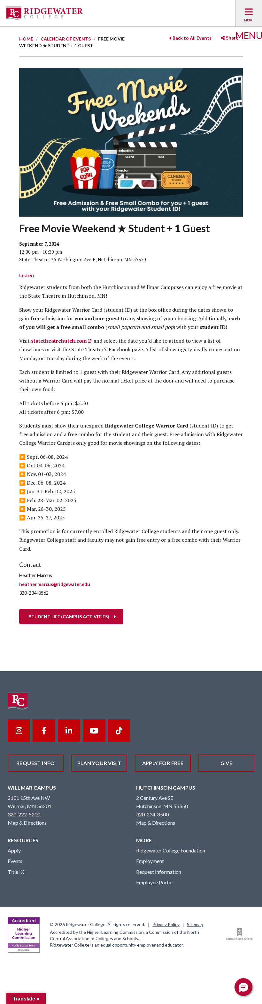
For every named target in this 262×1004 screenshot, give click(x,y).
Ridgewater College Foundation (170, 850)
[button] (243, 987)
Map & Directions (27, 823)
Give (226, 763)
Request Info (35, 763)
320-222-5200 (24, 814)
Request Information (158, 872)
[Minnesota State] (239, 934)
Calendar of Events (66, 38)
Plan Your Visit (99, 763)
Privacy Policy (166, 924)
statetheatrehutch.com (59, 340)
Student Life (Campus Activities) (69, 616)
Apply (14, 850)
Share (231, 38)
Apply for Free (163, 763)
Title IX (16, 872)
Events (15, 861)
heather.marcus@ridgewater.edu (54, 584)
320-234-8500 (152, 814)
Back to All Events (192, 38)
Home (26, 38)
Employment (150, 861)
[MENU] (248, 13)
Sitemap (195, 924)
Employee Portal (154, 882)
